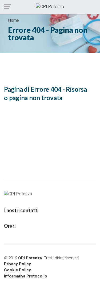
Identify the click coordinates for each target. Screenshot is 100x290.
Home (13, 20)
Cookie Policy (17, 270)
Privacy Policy (17, 263)
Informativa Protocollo (25, 276)
